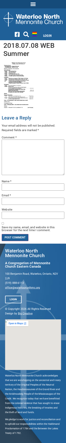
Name (6, 181)
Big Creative (25, 313)
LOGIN (47, 35)
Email (6, 195)
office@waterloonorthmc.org (22, 287)
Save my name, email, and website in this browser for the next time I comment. (28, 229)
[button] (33, 4)
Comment (9, 137)
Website (7, 209)
